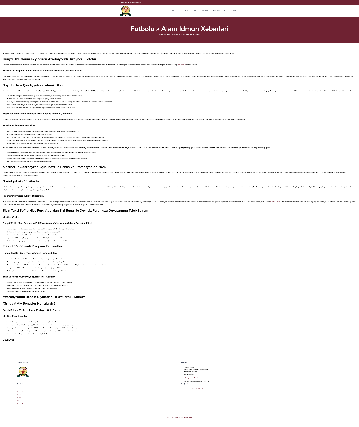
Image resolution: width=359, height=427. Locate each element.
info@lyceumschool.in (136, 2)
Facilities (20, 398)
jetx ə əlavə (182, 65)
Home (19, 389)
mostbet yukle (275, 202)
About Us (20, 392)
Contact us (21, 404)
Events (19, 395)
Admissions (21, 401)
